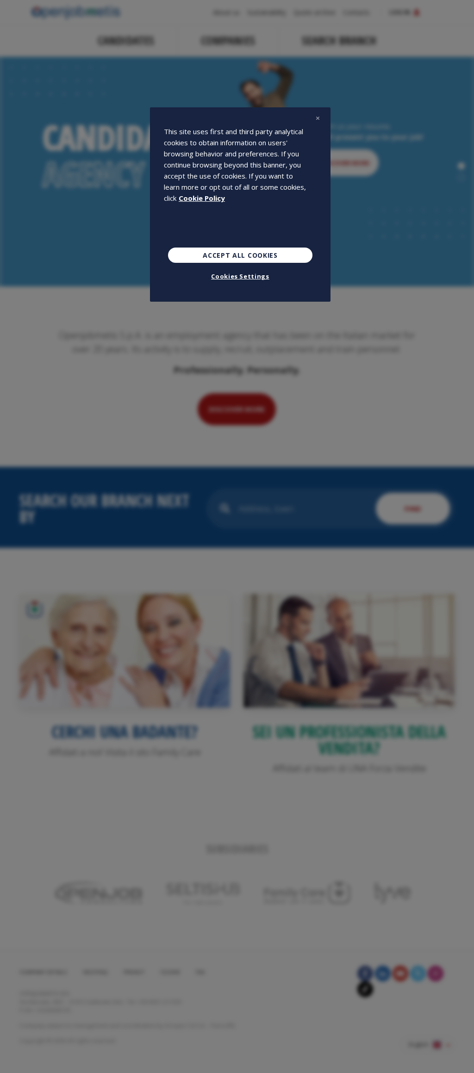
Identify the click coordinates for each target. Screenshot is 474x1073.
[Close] (317, 118)
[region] (240, 204)
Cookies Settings (240, 276)
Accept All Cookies (240, 255)
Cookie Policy (202, 198)
